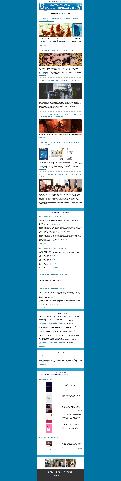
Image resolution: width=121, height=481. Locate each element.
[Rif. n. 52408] (53, 255)
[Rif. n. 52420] (57, 224)
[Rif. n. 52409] (54, 281)
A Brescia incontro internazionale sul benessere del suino (56, 51)
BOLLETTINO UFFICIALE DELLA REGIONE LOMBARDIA (53, 275)
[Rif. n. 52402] (55, 267)
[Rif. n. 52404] (53, 263)
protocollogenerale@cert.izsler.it (67, 472)
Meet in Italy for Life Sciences (48, 356)
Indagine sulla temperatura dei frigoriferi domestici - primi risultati (59, 80)
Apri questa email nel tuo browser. (66, 1)
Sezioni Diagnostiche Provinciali (48, 437)
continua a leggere (42, 45)
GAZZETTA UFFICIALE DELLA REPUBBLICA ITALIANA (53, 248)
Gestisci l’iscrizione (64, 478)
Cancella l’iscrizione (56, 478)
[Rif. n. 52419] (56, 232)
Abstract (40, 324)
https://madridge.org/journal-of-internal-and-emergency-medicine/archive (52, 323)
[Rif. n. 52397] (56, 304)
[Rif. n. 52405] (53, 259)
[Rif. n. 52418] (56, 240)
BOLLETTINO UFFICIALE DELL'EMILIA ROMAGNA (52, 288)
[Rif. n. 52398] (56, 296)
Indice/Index (80, 386)
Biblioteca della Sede (45, 379)
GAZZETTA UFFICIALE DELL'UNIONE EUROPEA (51, 216)
